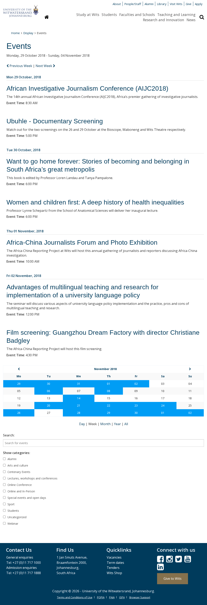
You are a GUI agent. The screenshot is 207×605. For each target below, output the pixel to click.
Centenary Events (18, 472)
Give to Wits (173, 578)
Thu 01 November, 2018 (24, 231)
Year (118, 424)
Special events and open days (26, 498)
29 (18, 384)
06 (48, 391)
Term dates (115, 562)
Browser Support (139, 597)
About (117, 4)
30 (48, 384)
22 (108, 405)
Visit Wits (176, 4)
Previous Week (21, 66)
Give (188, 4)
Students (109, 14)
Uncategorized (16, 517)
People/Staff (132, 4)
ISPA (122, 597)
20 (48, 405)
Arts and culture (17, 465)
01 (108, 384)
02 (136, 384)
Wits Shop (114, 573)
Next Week (44, 66)
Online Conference (19, 485)
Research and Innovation (163, 19)
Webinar (12, 523)
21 (78, 405)
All (126, 424)
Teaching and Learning (176, 14)
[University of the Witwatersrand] (20, 9)
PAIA (112, 597)
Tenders (113, 567)
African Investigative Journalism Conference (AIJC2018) (87, 88)
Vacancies (114, 557)
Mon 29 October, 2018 (23, 77)
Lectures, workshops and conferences (32, 478)
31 (78, 384)
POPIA (101, 597)
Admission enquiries (21, 567)
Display (28, 33)
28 (78, 413)
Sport (11, 504)
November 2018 (105, 369)
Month (105, 424)
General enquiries (19, 557)
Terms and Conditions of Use (74, 597)
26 (18, 413)
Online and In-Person (21, 491)
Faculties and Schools (137, 14)
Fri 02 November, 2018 (23, 276)
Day (82, 424)
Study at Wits (87, 14)
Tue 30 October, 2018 (23, 150)
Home (15, 33)
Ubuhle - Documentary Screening (54, 121)
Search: (9, 435)
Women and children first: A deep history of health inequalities (95, 202)
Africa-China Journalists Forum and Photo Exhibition (81, 242)
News (191, 19)
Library (161, 4)
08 (108, 391)
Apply (198, 4)
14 (78, 398)
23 (136, 405)
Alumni (149, 4)
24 (162, 405)
